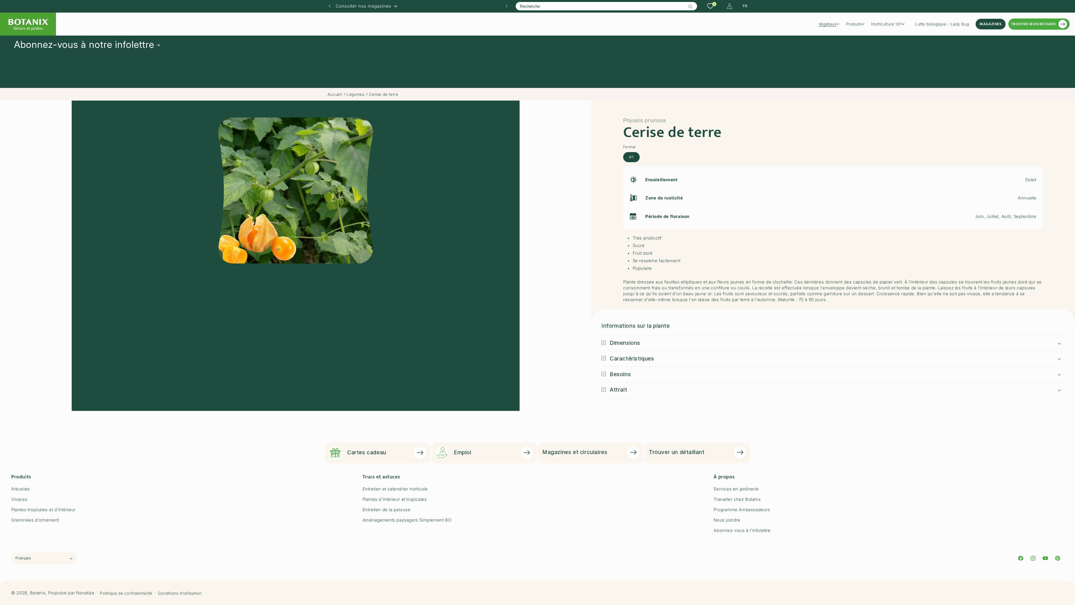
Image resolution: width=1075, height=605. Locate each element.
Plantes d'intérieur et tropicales (395, 499)
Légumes (355, 94)
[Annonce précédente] (329, 6)
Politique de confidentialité (126, 593)
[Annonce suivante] (507, 6)
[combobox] (606, 6)
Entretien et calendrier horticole (395, 489)
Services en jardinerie (736, 489)
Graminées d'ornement (35, 520)
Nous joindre (727, 520)
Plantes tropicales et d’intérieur (43, 509)
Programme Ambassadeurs (742, 509)
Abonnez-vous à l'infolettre (742, 530)
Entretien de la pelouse (387, 509)
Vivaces (19, 499)
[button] (831, 24)
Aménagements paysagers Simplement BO (407, 520)
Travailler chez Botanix (737, 499)
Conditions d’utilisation (180, 593)
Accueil (335, 94)
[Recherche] (690, 6)
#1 (631, 157)
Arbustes (20, 489)
